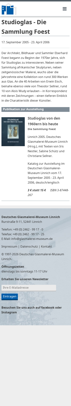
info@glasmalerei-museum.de (32, 239)
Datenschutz (29, 246)
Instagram (9, 312)
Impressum (9, 246)
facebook (47, 308)
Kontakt (46, 246)
